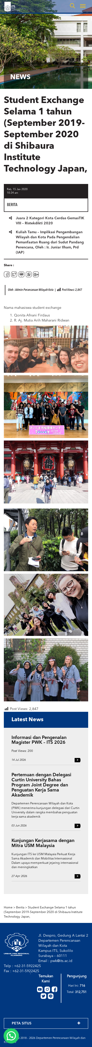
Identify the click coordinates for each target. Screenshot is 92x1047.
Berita (20, 907)
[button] (11, 1035)
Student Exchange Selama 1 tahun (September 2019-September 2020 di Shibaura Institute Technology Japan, (43, 912)
